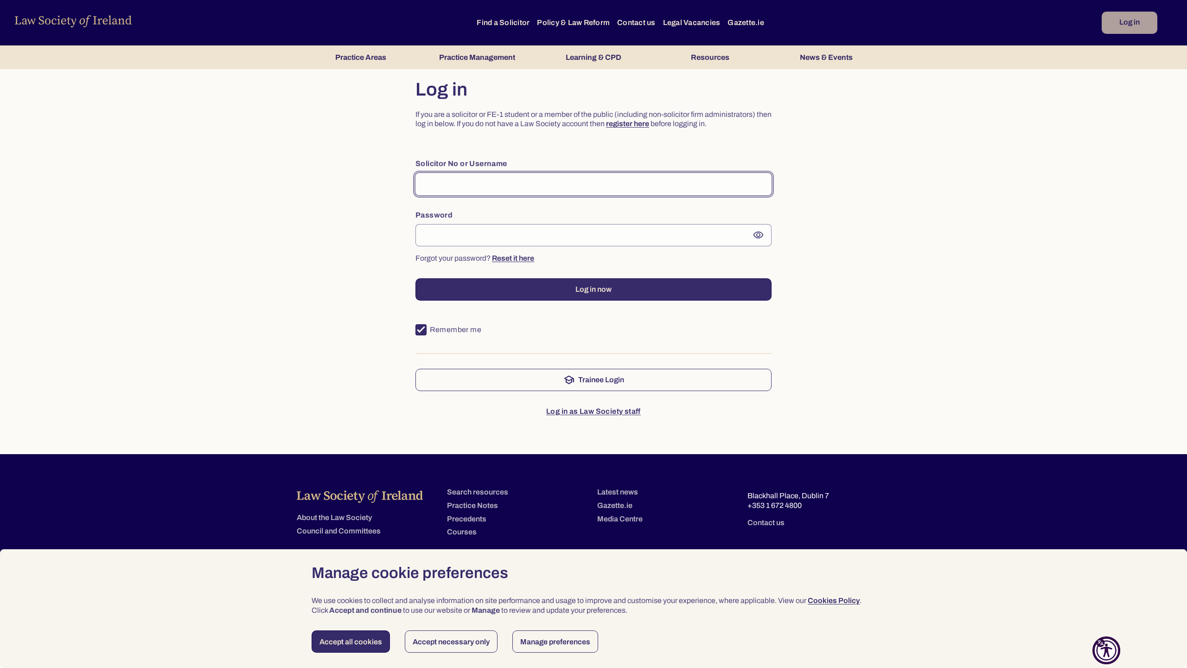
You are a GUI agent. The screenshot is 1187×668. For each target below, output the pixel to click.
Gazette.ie (746, 22)
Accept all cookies (350, 642)
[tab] (360, 57)
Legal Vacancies (692, 22)
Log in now (593, 289)
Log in (1129, 22)
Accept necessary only (451, 642)
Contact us (636, 22)
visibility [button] (758, 235)
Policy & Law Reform (573, 22)
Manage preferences (555, 642)
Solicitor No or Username (461, 163)
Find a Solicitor (503, 22)
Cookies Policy (834, 600)
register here (627, 124)
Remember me (455, 330)
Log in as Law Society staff (593, 411)
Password (434, 215)
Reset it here (513, 258)
